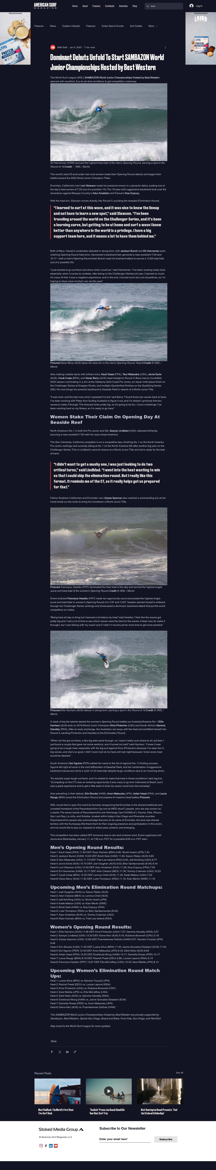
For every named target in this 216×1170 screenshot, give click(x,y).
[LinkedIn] (51, 1146)
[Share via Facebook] (51, 1051)
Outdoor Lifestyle (71, 26)
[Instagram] (41, 1146)
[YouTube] (56, 1146)
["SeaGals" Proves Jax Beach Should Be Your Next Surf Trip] (109, 1091)
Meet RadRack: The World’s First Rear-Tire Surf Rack (56, 1111)
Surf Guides (136, 26)
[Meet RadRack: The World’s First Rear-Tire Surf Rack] (57, 1091)
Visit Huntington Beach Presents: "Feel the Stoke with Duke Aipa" (159, 1111)
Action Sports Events (113, 26)
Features (39, 26)
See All (179, 1072)
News (53, 26)
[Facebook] (46, 1146)
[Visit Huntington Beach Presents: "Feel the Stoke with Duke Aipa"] (160, 1091)
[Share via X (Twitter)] (59, 1051)
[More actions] (165, 47)
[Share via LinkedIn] (67, 1051)
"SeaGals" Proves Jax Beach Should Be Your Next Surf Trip (107, 1111)
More (151, 26)
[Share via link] (75, 1051)
